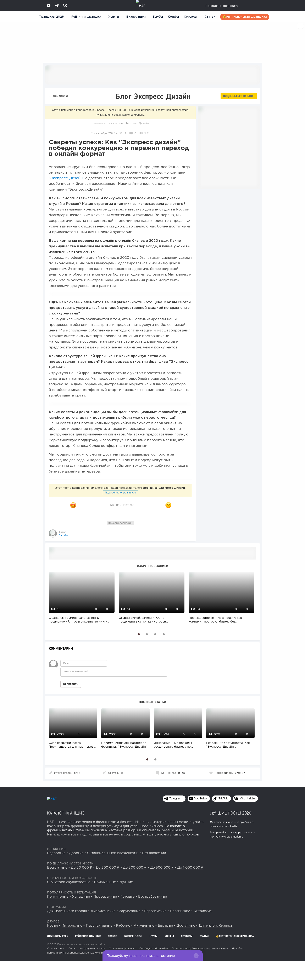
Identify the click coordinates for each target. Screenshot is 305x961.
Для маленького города (67, 911)
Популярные (57, 896)
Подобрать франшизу (221, 6)
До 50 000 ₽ (81, 867)
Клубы (158, 17)
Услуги (112, 936)
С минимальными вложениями (112, 853)
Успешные (81, 896)
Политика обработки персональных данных (200, 949)
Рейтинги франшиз (86, 17)
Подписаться (238, 96)
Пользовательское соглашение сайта (80, 944)
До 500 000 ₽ (162, 867)
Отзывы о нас (56, 949)
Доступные (186, 925)
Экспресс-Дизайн (66, 178)
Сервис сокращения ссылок (86, 949)
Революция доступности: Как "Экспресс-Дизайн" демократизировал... (228, 745)
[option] (81, 600)
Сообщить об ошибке (153, 949)
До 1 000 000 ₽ (190, 867)
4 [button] (164, 634)
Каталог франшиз (65, 812)
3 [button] (155, 634)
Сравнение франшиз (122, 949)
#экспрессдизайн (120, 523)
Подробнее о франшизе (120, 493)
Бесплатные (57, 867)
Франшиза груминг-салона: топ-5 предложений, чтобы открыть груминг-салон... (78, 620)
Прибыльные (105, 882)
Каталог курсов (185, 834)
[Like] (73, 505)
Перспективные (99, 925)
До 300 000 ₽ (134, 867)
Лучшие (126, 882)
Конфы (173, 17)
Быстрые (165, 925)
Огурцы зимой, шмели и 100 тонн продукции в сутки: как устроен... (143, 620)
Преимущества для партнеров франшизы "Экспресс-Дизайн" (124, 745)
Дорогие (76, 853)
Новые (52, 925)
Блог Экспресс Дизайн (133, 123)
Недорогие (56, 853)
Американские (103, 911)
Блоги (110, 123)
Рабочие (123, 925)
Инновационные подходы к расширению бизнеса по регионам (174, 745)
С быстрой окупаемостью (68, 882)
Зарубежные (129, 911)
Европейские (155, 911)
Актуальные (144, 925)
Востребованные (152, 896)
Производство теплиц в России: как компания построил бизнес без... (215, 620)
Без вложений (154, 853)
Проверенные (105, 896)
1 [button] (138, 634)
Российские (180, 911)
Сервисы (190, 17)
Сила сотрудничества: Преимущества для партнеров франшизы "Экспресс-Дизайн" (72, 745)
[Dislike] (168, 505)
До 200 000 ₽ (107, 867)
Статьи (210, 17)
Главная (97, 123)
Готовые (127, 896)
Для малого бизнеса (216, 925)
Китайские (203, 911)
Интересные (72, 925)
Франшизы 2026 (51, 17)
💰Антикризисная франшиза (244, 17)
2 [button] (147, 634)
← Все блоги (58, 96)
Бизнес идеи (136, 17)
